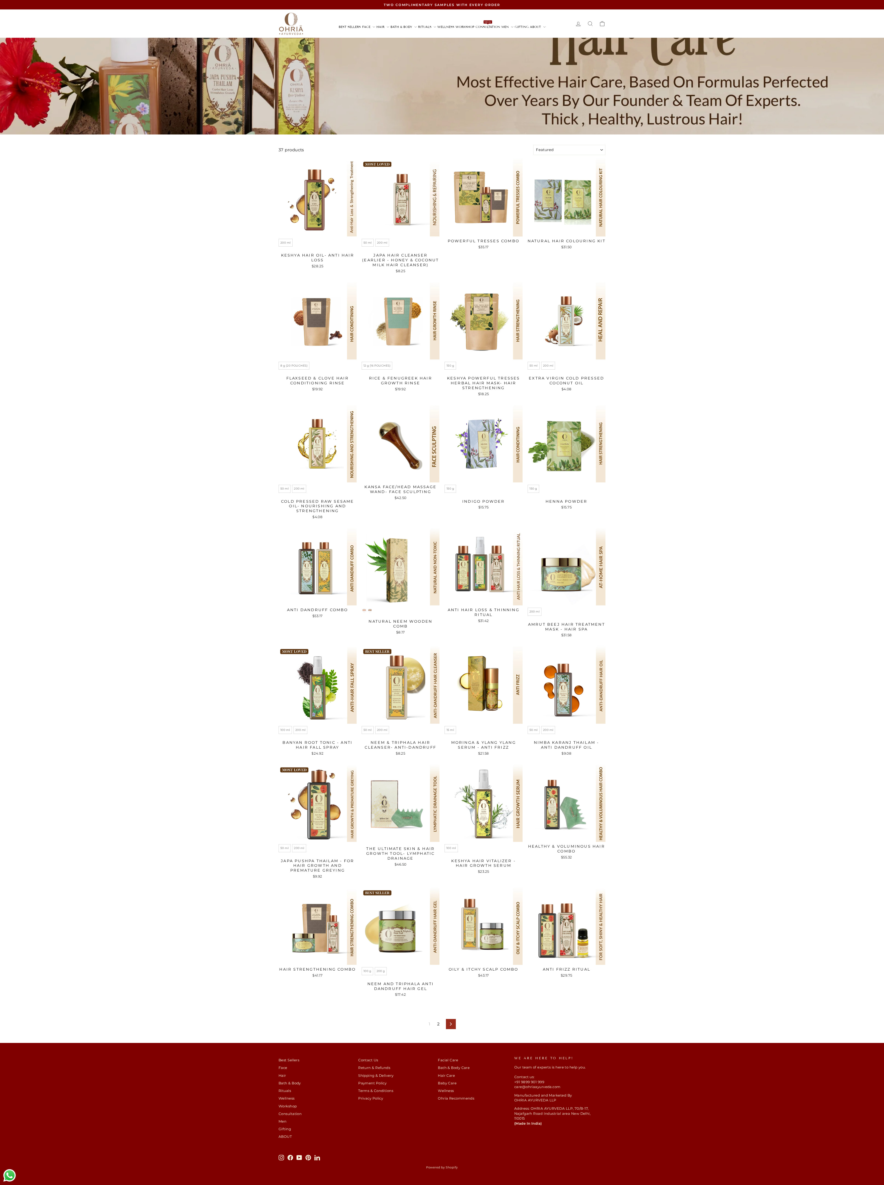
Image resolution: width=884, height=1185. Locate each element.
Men (505, 27)
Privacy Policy (370, 1098)
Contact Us (368, 1060)
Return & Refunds (374, 1067)
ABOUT (536, 27)
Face (367, 27)
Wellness (445, 27)
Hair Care (446, 1075)
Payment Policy (372, 1083)
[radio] (286, 243)
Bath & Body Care (454, 1067)
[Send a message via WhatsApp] (9, 1175)
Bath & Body (401, 27)
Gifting (522, 27)
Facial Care (448, 1060)
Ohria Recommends (456, 1098)
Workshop (465, 27)
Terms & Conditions (375, 1091)
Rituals (425, 27)
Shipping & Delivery (376, 1075)
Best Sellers (350, 27)
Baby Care (447, 1083)
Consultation (488, 27)
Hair (381, 27)
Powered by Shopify (442, 1167)
